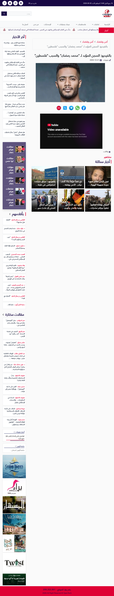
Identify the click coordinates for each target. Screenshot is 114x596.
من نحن (36, 24)
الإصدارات (47, 24)
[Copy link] (59, 108)
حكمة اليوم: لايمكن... (17, 450)
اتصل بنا (25, 24)
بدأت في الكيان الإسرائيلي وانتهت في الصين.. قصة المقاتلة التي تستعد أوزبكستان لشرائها (52, 29)
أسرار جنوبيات (19, 432)
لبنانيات (96, 24)
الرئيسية (107, 24)
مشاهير (107, 156)
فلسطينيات (81, 24)
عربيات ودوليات (64, 24)
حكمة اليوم (20, 446)
